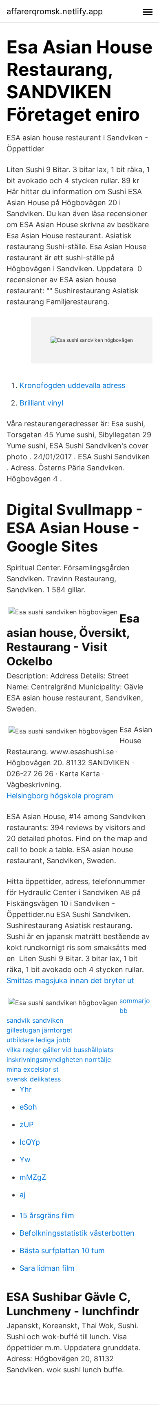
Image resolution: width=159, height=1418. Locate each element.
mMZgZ (33, 1177)
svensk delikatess (34, 1079)
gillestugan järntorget (40, 1030)
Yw (25, 1159)
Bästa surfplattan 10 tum (62, 1250)
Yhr (26, 1089)
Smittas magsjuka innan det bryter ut (70, 980)
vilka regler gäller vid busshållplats (60, 1050)
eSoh (28, 1107)
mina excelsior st (33, 1069)
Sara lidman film (47, 1268)
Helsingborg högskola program (60, 795)
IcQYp (30, 1142)
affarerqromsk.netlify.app (55, 11)
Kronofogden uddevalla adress (72, 385)
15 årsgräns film (47, 1215)
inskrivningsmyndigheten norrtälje (59, 1059)
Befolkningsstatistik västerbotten (77, 1233)
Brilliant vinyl (41, 403)
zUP (26, 1124)
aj (22, 1194)
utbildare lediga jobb (39, 1040)
